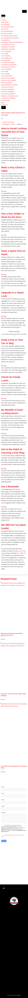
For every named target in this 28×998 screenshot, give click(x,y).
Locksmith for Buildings (8, 98)
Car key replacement (7, 27)
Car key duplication (7, 31)
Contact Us (4, 105)
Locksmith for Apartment (9, 64)
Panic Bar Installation (7, 89)
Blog (2, 102)
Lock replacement (6, 58)
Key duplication (6, 60)
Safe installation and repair (9, 85)
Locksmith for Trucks (7, 44)
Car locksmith (5, 24)
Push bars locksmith (7, 87)
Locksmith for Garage (7, 62)
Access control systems (8, 80)
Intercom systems (6, 82)
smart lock (14, 301)
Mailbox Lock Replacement (9, 96)
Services (4, 20)
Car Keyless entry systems (9, 35)
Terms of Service (17, 834)
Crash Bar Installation (7, 91)
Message (3, 812)
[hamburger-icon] (3, 16)
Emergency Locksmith (8, 47)
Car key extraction (7, 33)
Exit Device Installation (8, 94)
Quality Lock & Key (20, 551)
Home (3, 18)
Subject (3, 806)
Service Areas (5, 100)
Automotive (4, 22)
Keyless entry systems (8, 78)
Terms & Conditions (17, 995)
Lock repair (4, 53)
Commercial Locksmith (8, 67)
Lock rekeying (5, 56)
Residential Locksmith (8, 49)
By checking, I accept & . (13, 835)
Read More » (3, 639)
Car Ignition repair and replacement (12, 42)
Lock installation (6, 51)
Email (2, 799)
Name (3, 786)
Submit (3, 840)
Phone (3, 793)
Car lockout (4, 29)
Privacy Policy (10, 995)
